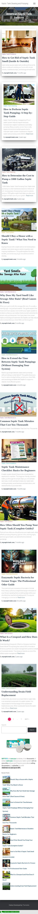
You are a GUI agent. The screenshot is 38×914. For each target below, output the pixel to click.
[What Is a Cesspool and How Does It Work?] (18, 620)
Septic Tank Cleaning (10, 106)
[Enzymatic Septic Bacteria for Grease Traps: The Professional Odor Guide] (19, 561)
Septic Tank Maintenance (8, 292)
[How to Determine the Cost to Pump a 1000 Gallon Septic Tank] (19, 159)
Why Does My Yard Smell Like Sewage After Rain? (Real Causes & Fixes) (18, 299)
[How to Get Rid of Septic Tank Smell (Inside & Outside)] (19, 41)
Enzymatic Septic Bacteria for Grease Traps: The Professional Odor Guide (19, 581)
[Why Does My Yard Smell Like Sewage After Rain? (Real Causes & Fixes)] (18, 278)
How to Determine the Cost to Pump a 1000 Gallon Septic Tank (18, 179)
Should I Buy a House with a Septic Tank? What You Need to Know (19, 239)
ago (21, 73)
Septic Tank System (8, 232)
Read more (29, 134)
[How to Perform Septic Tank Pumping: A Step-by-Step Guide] (19, 94)
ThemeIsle (26, 905)
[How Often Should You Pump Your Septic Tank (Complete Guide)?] (18, 508)
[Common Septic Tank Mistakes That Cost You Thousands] (18, 404)
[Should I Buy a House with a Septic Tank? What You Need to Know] (19, 219)
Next (26, 719)
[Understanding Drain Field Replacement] (19, 675)
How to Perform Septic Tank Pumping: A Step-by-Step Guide (18, 113)
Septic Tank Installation (9, 463)
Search (4, 725)
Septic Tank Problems (9, 54)
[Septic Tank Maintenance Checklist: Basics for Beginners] (19, 450)
